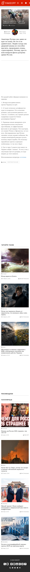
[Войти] (20, 568)
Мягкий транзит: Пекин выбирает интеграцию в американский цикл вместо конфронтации (14, 507)
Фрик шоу (4, 308)
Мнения (23, 3)
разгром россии (12, 162)
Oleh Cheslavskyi (25, 317)
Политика (4, 428)
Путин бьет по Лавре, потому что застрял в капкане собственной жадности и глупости (14, 469)
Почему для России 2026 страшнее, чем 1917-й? (14, 432)
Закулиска (4, 503)
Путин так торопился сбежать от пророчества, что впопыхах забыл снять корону (14, 312)
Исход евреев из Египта (8, 276)
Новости (19, 3)
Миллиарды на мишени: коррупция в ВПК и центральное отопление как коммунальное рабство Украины (13, 351)
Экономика (5, 542)
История (4, 273)
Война (6, 25)
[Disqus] (15, 221)
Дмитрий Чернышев (24, 278)
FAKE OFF (26, 435)
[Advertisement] (15, 78)
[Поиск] (10, 568)
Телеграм (12, 25)
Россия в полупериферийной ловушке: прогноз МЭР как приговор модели (13, 545)
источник (23, 157)
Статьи (27, 3)
